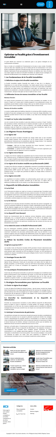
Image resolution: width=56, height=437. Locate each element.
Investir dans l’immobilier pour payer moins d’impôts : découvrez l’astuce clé (44, 360)
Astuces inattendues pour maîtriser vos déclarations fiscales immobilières (17, 360)
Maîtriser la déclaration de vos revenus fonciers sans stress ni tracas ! (44, 367)
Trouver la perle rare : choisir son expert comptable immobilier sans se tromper (18, 367)
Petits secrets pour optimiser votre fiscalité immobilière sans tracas (18, 352)
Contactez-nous (11, 390)
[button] (21, 4)
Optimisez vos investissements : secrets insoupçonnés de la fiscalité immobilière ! (44, 352)
